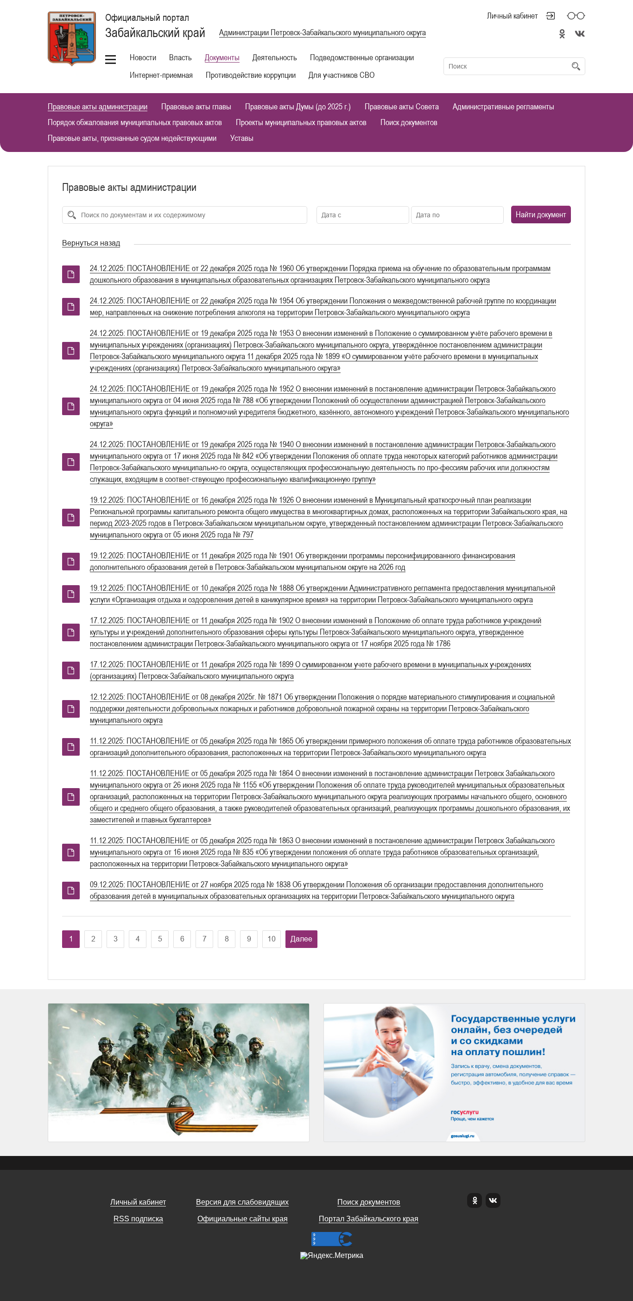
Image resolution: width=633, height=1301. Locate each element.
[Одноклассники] (474, 1201)
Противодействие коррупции (251, 75)
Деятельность (275, 57)
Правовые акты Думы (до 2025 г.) (298, 106)
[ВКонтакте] (493, 1201)
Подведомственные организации (362, 57)
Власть (180, 57)
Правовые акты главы (196, 106)
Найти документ (541, 214)
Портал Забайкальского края (368, 1219)
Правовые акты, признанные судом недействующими (132, 138)
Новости (143, 57)
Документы (222, 57)
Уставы (241, 138)
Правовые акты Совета (402, 106)
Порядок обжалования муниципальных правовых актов (135, 122)
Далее (301, 939)
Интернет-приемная (161, 75)
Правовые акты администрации (97, 106)
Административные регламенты (503, 106)
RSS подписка (138, 1219)
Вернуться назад (91, 243)
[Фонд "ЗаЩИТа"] (179, 1072)
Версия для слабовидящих (242, 1202)
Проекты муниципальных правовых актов (301, 122)
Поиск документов (408, 122)
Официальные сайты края (242, 1219)
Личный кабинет (512, 16)
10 (271, 939)
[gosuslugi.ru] (454, 1072)
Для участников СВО (341, 75)
